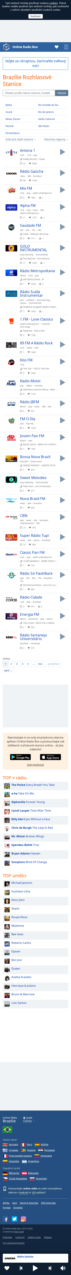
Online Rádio (10, 1119)
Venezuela (46, 1155)
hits (49, 406)
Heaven (25, 853)
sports (36, 540)
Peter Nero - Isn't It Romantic (37, 486)
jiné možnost (35, 765)
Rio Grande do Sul (48, 105)
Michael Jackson (21, 883)
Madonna (17, 926)
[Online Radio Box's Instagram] (23, 1219)
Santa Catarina (46, 119)
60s (39, 230)
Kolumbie (14, 1161)
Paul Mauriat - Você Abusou (36, 258)
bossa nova (36, 461)
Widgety (48, 1237)
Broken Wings (27, 836)
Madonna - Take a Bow (34, 330)
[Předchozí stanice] (21, 1268)
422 (40, 663)
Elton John (18, 900)
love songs (25, 326)
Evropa (7, 1207)
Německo (14, 1173)
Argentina (33, 1161)
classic (23, 303)
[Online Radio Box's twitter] (14, 1219)
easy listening (26, 254)
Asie (14, 1203)
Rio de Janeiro (46, 112)
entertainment (27, 523)
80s (27, 230)
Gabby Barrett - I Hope (34, 159)
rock (22, 155)
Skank (15, 908)
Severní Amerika (29, 1203)
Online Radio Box (25, 47)
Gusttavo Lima (20, 891)
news (22, 176)
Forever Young (28, 802)
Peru (29, 1144)
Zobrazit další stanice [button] (19, 139)
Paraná (9, 126)
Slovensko (41, 1178)
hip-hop (29, 423)
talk (29, 176)
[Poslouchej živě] (63, 152)
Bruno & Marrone (22, 994)
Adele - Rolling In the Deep (35, 234)
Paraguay (49, 1150)
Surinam (13, 1144)
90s (21, 230)
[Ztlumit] (64, 1268)
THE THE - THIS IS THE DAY (36, 368)
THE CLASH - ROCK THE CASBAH (38, 623)
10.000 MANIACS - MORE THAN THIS (41, 561)
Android (23, 1192)
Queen (15, 968)
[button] (35, 1268)
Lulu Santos (19, 1003)
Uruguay (13, 1150)
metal (29, 347)
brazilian (37, 176)
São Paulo (43, 126)
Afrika (6, 1203)
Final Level (19, 1231)
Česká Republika (18, 1178)
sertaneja (35, 643)
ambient (30, 300)
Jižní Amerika (48, 1203)
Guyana (31, 1150)
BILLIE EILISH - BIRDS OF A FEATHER (40, 444)
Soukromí (19, 1237)
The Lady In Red (32, 828)
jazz (22, 300)
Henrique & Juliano (23, 986)
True (25, 845)
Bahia (9, 105)
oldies (29, 385)
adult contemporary (42, 193)
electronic (33, 618)
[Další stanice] (50, 1268)
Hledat (61, 93)
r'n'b (29, 155)
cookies (53, 3)
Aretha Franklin (21, 977)
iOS (34, 1192)
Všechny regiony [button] (54, 139)
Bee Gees (17, 934)
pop (35, 155)
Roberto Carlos (21, 943)
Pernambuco (13, 133)
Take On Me (22, 793)
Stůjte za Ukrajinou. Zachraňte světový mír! (35, 63)
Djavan (15, 951)
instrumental (42, 254)
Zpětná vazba (34, 1237)
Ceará (9, 112)
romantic (46, 323)
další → (8, 670)
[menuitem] (5, 664)
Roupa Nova (19, 917)
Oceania (18, 1207)
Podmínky (7, 1237)
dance (23, 275)
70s (33, 230)
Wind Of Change (29, 862)
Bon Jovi (16, 960)
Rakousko (33, 1173)
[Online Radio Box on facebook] (5, 1219)
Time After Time (31, 810)
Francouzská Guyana (20, 1155)
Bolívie (44, 1144)
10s (21, 581)
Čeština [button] (27, 1121)
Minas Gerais (13, 119)
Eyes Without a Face (30, 819)
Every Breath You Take (33, 785)
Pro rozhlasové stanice (13, 1243)
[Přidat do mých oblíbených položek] (7, 1268)
